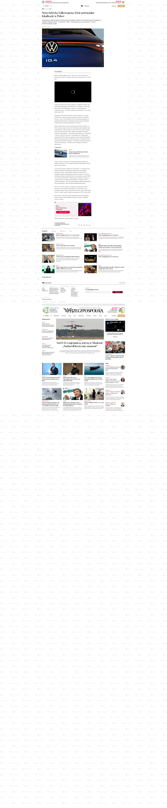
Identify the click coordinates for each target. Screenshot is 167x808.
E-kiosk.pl (73, 288)
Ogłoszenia (62, 289)
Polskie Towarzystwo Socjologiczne (105, 255)
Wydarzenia (56, 315)
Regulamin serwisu (53, 290)
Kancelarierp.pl (74, 293)
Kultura (95, 315)
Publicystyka (81, 315)
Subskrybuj (115, 336)
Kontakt (43, 289)
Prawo (69, 315)
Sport (105, 315)
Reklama (62, 288)
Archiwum (62, 292)
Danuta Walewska (58, 71)
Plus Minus (88, 315)
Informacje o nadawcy (54, 292)
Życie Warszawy (74, 295)
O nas (43, 288)
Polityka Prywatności (53, 288)
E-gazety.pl (73, 289)
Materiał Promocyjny (60, 255)
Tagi (70, 231)
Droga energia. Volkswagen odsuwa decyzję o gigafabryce (78, 152)
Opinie (106, 363)
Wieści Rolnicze (74, 294)
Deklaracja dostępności (54, 293)
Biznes (99, 244)
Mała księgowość (74, 292)
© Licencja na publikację (60, 222)
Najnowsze (62, 231)
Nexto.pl (72, 290)
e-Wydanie (114, 6)
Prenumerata (63, 290)
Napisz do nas (45, 290)
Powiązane (44, 231)
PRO (75, 315)
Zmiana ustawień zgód (54, 289)
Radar (100, 315)
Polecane (53, 231)
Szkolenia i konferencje (47, 299)
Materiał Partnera (59, 233)
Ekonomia (87, 6)
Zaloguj (121, 6)
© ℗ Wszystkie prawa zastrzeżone (62, 224)
